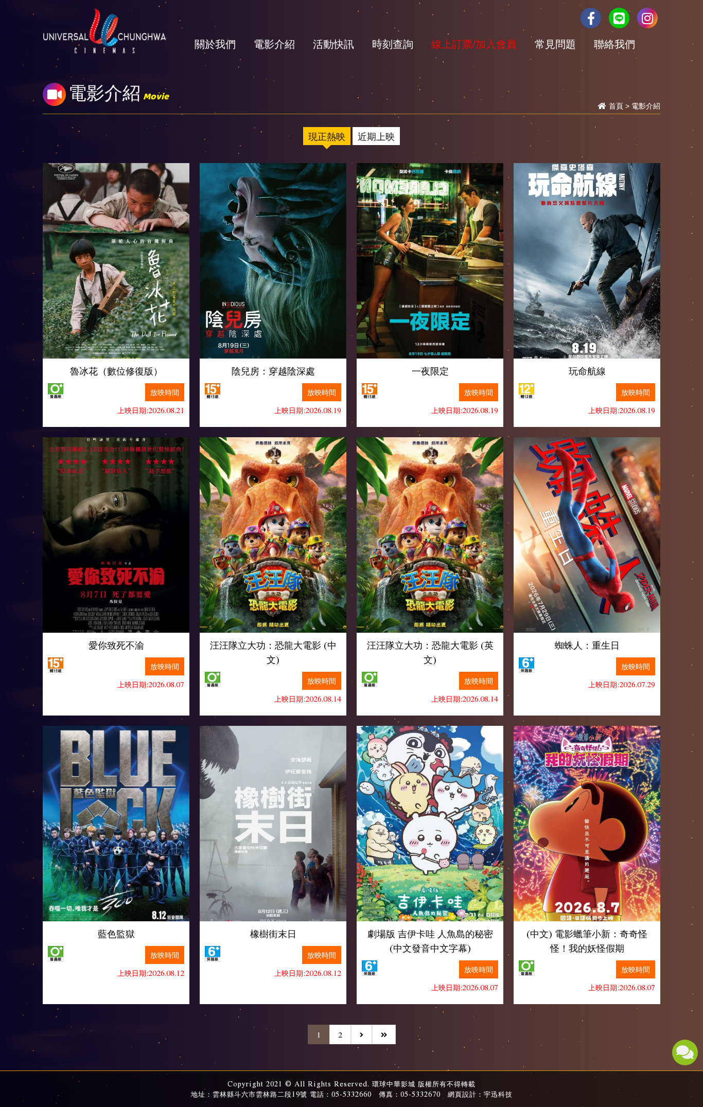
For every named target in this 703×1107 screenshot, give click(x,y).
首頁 (616, 106)
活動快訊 (333, 43)
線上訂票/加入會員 (474, 43)
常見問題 (555, 43)
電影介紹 (274, 43)
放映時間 (164, 392)
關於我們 (215, 43)
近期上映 (376, 136)
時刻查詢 (392, 43)
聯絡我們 (614, 43)
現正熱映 (326, 136)
